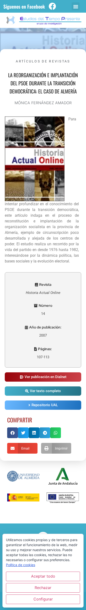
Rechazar (43, 587)
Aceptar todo (43, 576)
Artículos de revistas (43, 61)
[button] (76, 6)
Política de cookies (20, 565)
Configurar (43, 599)
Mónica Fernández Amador (43, 102)
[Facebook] (52, 6)
